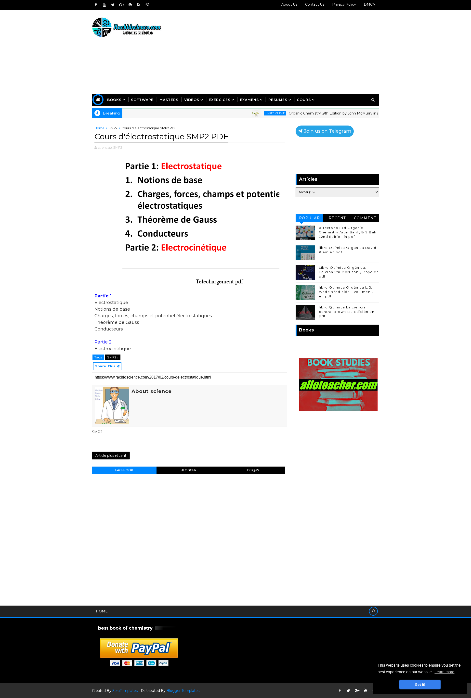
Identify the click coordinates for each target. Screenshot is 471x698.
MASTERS (168, 100)
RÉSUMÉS (277, 100)
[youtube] (104, 5)
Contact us (314, 4)
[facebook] (95, 5)
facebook (124, 470)
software (142, 100)
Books (114, 100)
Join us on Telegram (327, 131)
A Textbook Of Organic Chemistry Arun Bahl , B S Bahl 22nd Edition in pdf (348, 232)
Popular (309, 218)
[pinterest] (130, 5)
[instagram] (147, 5)
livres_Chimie (262, 113)
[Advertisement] (289, 52)
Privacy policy (344, 4)
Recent (337, 218)
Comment (365, 218)
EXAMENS (249, 100)
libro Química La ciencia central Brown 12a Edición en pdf (346, 311)
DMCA (369, 4)
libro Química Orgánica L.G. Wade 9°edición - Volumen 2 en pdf (346, 291)
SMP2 (113, 128)
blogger (188, 470)
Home (99, 128)
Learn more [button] (444, 672)
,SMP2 (117, 147)
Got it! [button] (420, 684)
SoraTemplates (125, 690)
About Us (289, 4)
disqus (253, 470)
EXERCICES (219, 100)
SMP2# (112, 357)
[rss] (138, 5)
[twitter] (113, 5)
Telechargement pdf (219, 281)
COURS (304, 100)
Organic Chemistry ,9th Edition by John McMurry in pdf (322, 113)
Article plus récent (110, 455)
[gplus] (121, 5)
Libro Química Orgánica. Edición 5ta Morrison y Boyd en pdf (349, 272)
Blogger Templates (183, 690)
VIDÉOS (191, 100)
